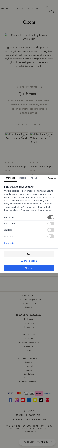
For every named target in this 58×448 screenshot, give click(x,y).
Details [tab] (22, 178)
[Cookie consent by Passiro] (51, 178)
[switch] (50, 217)
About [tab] (34, 178)
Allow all (29, 268)
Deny (29, 254)
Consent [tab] (10, 178)
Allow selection (29, 261)
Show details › (10, 243)
